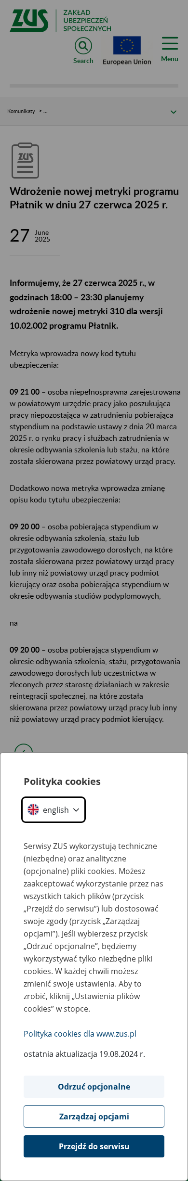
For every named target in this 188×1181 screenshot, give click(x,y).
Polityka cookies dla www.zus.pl (80, 1033)
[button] (53, 810)
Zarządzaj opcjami (94, 1116)
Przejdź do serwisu (94, 1146)
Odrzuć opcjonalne (94, 1086)
